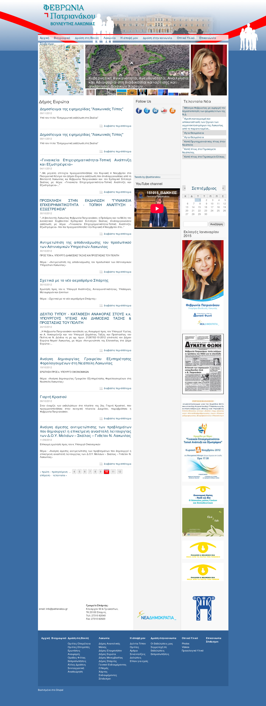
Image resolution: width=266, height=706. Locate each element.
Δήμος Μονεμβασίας (111, 657)
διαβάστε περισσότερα (117, 125)
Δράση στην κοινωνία (157, 38)
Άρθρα (134, 650)
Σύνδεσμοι (47, 44)
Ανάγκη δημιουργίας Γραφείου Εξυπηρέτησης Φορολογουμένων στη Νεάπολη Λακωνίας (85, 360)
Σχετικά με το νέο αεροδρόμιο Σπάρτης (74, 280)
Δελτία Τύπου (138, 643)
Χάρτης (103, 671)
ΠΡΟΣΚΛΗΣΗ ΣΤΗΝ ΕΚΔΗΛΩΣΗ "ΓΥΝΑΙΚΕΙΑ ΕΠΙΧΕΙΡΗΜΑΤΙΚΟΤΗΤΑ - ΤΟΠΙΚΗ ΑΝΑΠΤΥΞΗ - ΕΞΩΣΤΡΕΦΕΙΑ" (85, 204)
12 (119, 471)
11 (113, 471)
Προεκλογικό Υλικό (192, 650)
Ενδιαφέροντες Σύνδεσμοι (108, 676)
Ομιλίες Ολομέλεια (79, 643)
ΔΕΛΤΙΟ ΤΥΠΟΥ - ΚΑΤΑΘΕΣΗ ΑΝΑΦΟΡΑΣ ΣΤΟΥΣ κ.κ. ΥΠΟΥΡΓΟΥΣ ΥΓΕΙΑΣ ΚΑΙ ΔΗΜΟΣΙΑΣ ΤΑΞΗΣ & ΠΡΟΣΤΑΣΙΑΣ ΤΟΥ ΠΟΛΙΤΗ (85, 318)
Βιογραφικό (62, 38)
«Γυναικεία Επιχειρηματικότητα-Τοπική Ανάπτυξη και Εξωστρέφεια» (85, 162)
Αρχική (44, 38)
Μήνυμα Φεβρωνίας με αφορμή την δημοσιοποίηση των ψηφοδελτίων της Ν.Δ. (203, 111)
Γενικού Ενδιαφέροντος (112, 664)
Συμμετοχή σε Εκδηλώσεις (159, 648)
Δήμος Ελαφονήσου (110, 650)
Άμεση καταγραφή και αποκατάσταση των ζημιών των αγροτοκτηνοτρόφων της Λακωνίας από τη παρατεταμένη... (202, 123)
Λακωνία (110, 38)
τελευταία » (60, 475)
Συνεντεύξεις (137, 654)
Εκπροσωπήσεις (77, 661)
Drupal (59, 689)
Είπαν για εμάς (139, 661)
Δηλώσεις (135, 657)
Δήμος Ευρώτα (107, 654)
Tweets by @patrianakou (147, 176)
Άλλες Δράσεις (77, 664)
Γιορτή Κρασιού (53, 396)
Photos (185, 643)
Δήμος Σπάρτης (108, 661)
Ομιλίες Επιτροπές (79, 647)
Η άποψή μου (129, 38)
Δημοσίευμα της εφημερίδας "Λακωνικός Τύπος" (81, 108)
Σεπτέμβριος (204, 188)
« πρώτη (44, 471)
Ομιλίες (134, 647)
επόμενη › (45, 475)
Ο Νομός (103, 668)
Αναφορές (74, 654)
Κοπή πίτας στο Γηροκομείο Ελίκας (204, 156)
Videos (185, 647)
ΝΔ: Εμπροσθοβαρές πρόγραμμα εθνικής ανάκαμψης (139, 77)
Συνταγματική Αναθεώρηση (76, 669)
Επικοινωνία (207, 38)
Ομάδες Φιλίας (76, 657)
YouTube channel (149, 183)
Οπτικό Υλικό (186, 38)
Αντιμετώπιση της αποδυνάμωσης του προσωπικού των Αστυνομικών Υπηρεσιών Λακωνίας (85, 244)
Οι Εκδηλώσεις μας (162, 643)
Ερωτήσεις (74, 650)
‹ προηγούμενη (59, 471)
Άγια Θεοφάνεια (194, 132)
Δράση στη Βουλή (87, 38)
